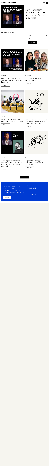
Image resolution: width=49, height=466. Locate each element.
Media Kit (7, 197)
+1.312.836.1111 (31, 188)
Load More (24, 177)
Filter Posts (32, 42)
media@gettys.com (33, 194)
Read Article (29, 22)
